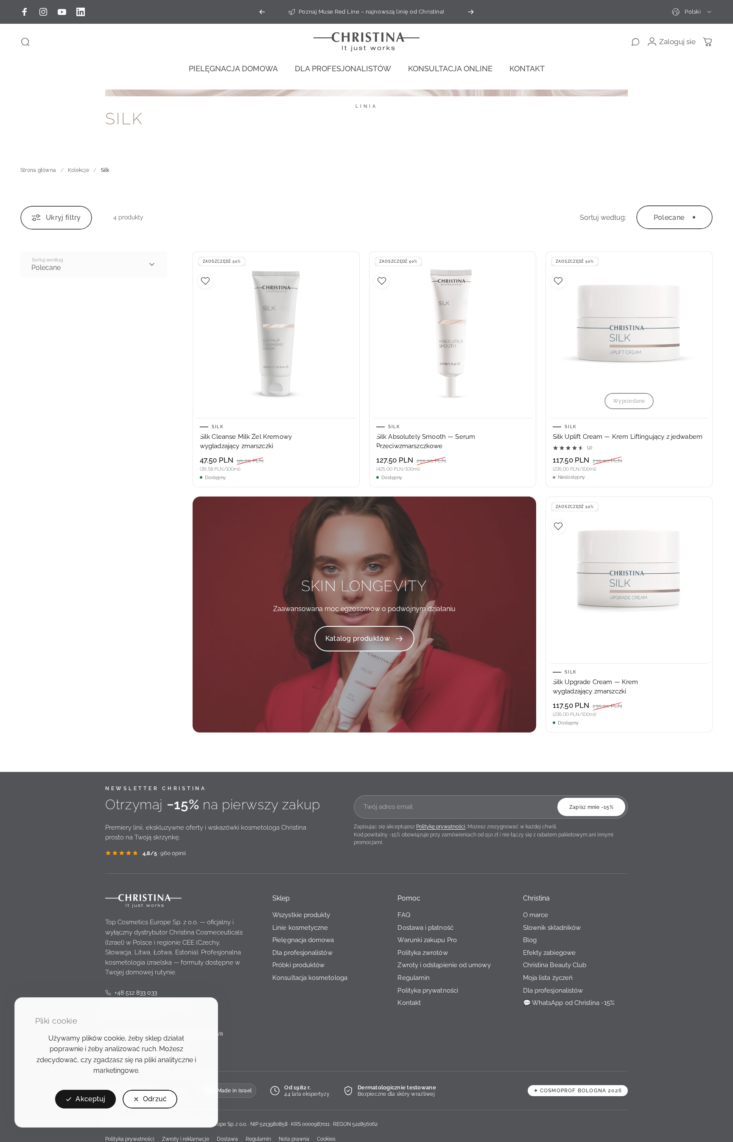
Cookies (326, 1139)
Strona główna (38, 170)
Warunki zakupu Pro (426, 939)
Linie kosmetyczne (300, 927)
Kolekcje (78, 170)
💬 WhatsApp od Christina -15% (569, 1002)
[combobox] (692, 12)
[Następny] (471, 12)
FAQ (403, 914)
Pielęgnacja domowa (303, 939)
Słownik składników (552, 927)
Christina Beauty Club (555, 964)
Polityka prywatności (427, 989)
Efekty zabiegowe (549, 952)
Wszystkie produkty (301, 914)
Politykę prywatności (440, 826)
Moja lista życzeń (548, 977)
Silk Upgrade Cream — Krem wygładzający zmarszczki (595, 686)
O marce (535, 914)
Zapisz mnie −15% (591, 807)
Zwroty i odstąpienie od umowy (443, 964)
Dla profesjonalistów (302, 952)
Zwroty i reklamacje (185, 1139)
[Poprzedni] (262, 12)
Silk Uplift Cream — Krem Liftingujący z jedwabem (627, 437)
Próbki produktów (298, 964)
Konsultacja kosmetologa (309, 977)
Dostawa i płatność (425, 927)
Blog (530, 939)
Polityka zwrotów (422, 952)
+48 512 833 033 (131, 993)
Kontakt (409, 1002)
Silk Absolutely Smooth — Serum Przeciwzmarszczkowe (426, 441)
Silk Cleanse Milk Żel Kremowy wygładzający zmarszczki (246, 441)
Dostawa (227, 1139)
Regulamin (413, 977)
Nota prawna (294, 1139)
